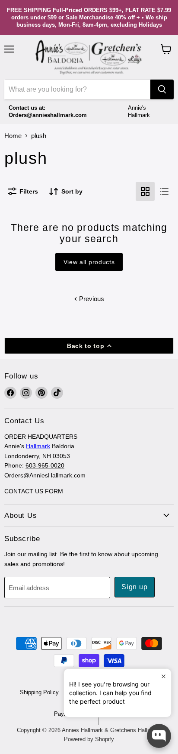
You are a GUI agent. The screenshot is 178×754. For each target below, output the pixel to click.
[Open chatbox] (159, 736)
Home (13, 135)
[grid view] (145, 191)
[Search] (162, 89)
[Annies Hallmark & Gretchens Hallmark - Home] (89, 57)
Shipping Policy (39, 692)
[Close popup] (163, 676)
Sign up (134, 587)
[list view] (164, 191)
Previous (90, 298)
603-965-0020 (44, 465)
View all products (89, 262)
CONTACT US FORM (33, 491)
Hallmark (38, 446)
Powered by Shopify (89, 739)
